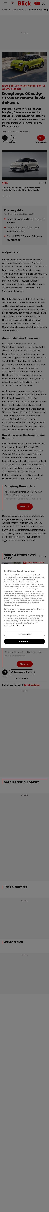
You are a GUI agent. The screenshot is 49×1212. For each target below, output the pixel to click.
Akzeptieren (24, 641)
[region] (24, 606)
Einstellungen (24, 634)
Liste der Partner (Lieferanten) (15, 626)
